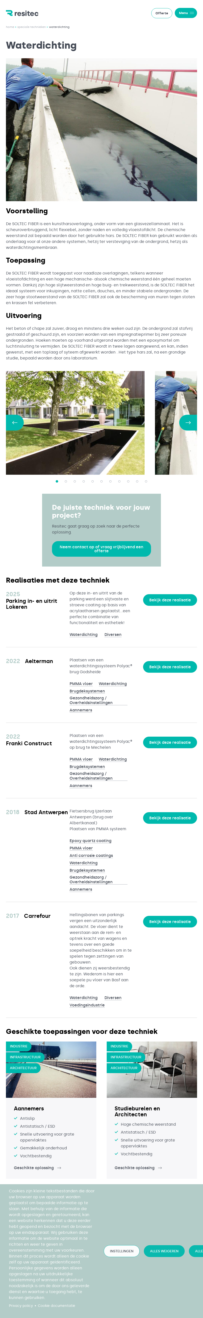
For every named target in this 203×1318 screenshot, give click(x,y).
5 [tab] (92, 481)
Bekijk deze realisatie (170, 600)
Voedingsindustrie (87, 1005)
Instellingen (121, 1251)
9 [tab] (128, 481)
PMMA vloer (81, 683)
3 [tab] (74, 481)
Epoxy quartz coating (90, 840)
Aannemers (81, 710)
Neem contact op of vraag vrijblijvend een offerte (101, 549)
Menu (183, 13)
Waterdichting (84, 634)
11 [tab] (146, 481)
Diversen (113, 634)
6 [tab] (101, 481)
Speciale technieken (31, 27)
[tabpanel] (80, 423)
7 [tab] (110, 481)
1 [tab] (56, 481)
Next (188, 423)
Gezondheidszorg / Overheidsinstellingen (91, 700)
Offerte (161, 13)
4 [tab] (83, 481)
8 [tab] (119, 481)
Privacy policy (21, 1306)
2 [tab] (65, 481)
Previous (15, 423)
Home (10, 27)
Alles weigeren (164, 1251)
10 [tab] (137, 481)
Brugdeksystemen (87, 691)
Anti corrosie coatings (91, 855)
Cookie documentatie (56, 1306)
